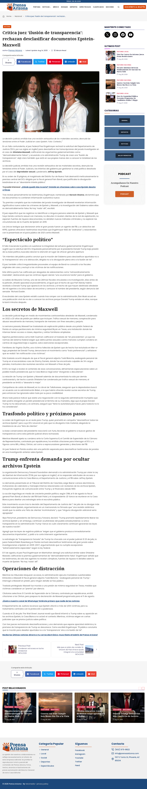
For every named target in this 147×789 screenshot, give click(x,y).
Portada (36, 7)
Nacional (18, 16)
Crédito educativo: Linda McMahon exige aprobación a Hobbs (91, 713)
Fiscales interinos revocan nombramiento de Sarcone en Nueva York (129, 70)
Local (126, 51)
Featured (120, 51)
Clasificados (98, 7)
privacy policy (42, 784)
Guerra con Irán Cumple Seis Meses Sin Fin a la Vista (128, 84)
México (56, 7)
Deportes (73, 7)
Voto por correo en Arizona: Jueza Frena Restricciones (130, 55)
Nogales (64, 7)
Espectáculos (85, 7)
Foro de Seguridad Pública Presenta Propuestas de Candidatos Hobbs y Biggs (127, 98)
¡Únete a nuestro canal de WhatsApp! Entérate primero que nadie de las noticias (41, 601)
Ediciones (110, 7)
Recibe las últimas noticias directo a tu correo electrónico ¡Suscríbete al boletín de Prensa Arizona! (50, 635)
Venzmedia (30, 784)
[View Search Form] (118, 7)
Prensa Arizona (15, 50)
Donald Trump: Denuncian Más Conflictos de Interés (126, 714)
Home (8, 16)
